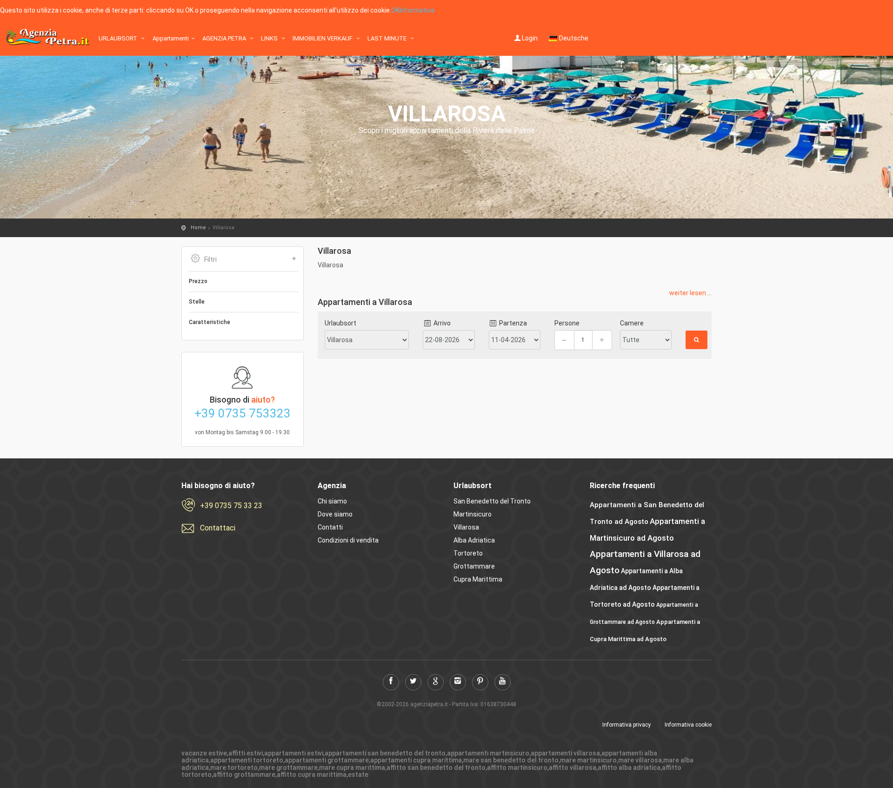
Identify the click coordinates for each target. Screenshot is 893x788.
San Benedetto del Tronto (492, 501)
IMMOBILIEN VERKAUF (323, 38)
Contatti (330, 527)
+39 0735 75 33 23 (231, 505)
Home (198, 228)
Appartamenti (171, 38)
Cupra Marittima (477, 579)
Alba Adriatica (474, 540)
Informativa (417, 10)
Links (270, 38)
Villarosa (466, 527)
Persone (567, 323)
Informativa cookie (688, 725)
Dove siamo (335, 514)
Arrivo (441, 323)
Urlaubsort (119, 38)
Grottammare (474, 566)
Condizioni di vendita (348, 540)
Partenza (512, 323)
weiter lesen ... (690, 293)
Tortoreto (468, 553)
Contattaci (217, 527)
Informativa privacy (626, 725)
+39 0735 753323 (242, 413)
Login (530, 38)
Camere (632, 323)
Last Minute (387, 38)
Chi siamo (332, 501)
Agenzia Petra (224, 38)
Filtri (210, 259)
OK (395, 10)
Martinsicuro (472, 514)
